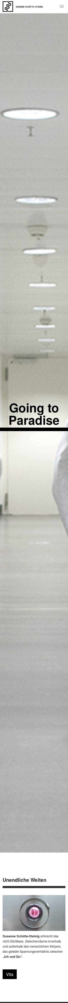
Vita (9, 974)
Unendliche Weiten (24, 879)
